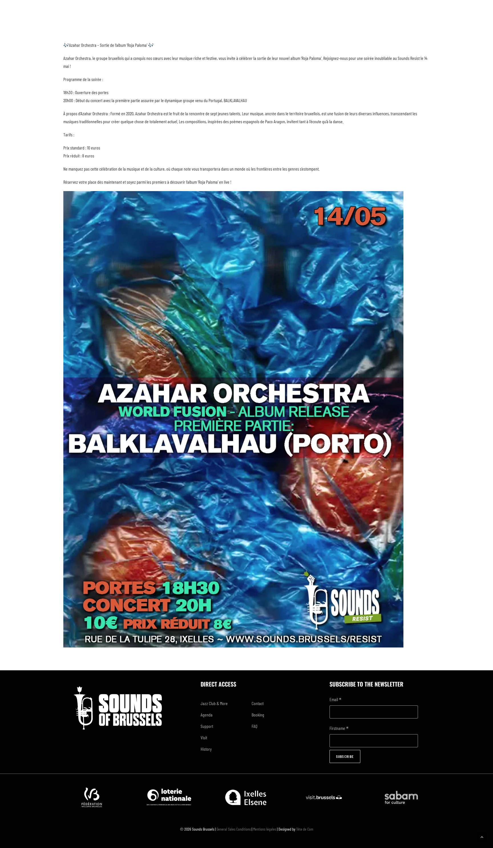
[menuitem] (221, 703)
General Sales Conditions (234, 829)
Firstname (339, 728)
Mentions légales (264, 829)
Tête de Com (304, 829)
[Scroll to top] (482, 836)
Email (336, 700)
